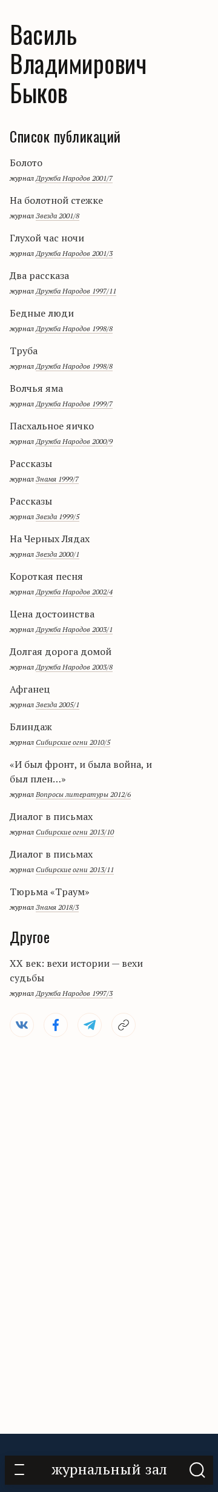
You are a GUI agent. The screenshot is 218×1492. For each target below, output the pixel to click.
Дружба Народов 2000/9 (74, 441)
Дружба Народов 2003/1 (74, 629)
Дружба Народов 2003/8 (74, 666)
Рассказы (31, 463)
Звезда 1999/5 (57, 516)
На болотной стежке (56, 200)
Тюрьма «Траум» (50, 891)
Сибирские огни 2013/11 (75, 869)
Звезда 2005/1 (57, 704)
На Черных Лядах (50, 538)
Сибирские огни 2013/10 (75, 831)
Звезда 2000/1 (57, 554)
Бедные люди (42, 313)
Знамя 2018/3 (57, 907)
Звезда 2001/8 (57, 215)
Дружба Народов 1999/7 (74, 403)
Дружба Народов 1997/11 (76, 290)
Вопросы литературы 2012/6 (83, 794)
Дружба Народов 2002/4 (74, 591)
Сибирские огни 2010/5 (73, 742)
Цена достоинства (52, 613)
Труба (24, 350)
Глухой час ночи (47, 237)
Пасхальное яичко (52, 425)
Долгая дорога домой (60, 651)
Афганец (30, 689)
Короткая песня (46, 576)
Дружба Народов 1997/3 (74, 993)
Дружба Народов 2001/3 (74, 253)
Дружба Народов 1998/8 (74, 328)
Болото (26, 162)
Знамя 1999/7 (57, 478)
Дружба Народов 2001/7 (74, 178)
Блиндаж (31, 726)
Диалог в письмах (51, 816)
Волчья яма (36, 388)
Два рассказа (39, 275)
